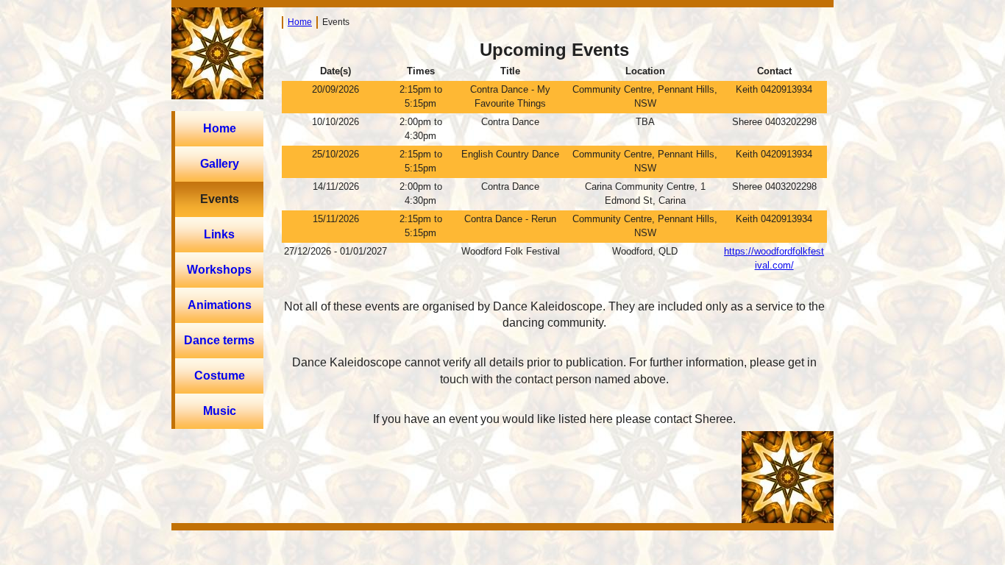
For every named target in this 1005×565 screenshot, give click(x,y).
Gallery (219, 163)
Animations (220, 305)
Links (219, 234)
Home (219, 128)
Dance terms (219, 340)
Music (219, 411)
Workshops (219, 269)
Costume (219, 375)
